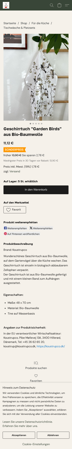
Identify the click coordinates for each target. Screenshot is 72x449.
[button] (6, 5)
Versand (14, 171)
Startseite (9, 23)
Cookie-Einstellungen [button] (36, 444)
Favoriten (36, 381)
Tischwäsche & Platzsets (19, 28)
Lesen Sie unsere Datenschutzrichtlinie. (28, 422)
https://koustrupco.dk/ (51, 346)
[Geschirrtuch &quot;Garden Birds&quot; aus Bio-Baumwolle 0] (36, 77)
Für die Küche (40, 23)
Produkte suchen (36, 368)
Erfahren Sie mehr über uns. (20, 426)
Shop (24, 23)
